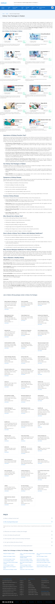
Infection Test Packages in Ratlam (43, 559)
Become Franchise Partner (42, 8)
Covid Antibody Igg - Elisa (45, 580)
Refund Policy (39, 601)
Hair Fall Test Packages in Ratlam (9, 559)
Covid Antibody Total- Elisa (45, 582)
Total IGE (29, 582)
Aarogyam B (21, 582)
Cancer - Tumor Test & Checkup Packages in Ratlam (27, 554)
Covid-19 (42, 584)
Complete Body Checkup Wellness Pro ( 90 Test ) (10, 586)
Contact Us (24, 601)
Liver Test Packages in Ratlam (8, 560)
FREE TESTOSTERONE (31, 587)
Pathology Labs (27, 8)
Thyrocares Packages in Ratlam (25, 565)
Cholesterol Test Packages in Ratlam (26, 560)
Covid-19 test (33, 8)
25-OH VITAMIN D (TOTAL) (32, 589)
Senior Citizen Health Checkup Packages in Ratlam (10, 563)
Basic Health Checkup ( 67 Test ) (7, 580)
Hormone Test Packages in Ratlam (26, 559)
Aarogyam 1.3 (22, 587)
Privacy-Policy (31, 601)
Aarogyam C (21, 584)
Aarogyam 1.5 (22, 589)
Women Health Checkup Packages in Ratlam (26, 567)
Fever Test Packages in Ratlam (42, 556)
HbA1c (29, 580)
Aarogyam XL (22, 594)
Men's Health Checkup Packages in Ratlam (26, 563)
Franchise (17, 601)
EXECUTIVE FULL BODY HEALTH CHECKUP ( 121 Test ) (10, 582)
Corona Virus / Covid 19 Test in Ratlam (27, 569)
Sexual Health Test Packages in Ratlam (43, 562)
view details (6, 309)
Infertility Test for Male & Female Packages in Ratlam (26, 557)
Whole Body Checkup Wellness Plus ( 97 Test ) (9, 588)
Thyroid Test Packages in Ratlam (42, 565)
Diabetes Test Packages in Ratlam (9, 556)
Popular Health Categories (15, 8)
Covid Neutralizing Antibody (45, 587)
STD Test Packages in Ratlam (8, 565)
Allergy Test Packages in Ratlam (9, 553)
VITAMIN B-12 (30, 584)
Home (4, 13)
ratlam (7, 13)
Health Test (9, 8)
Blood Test (22, 8)
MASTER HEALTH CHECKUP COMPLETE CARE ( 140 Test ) (10, 595)
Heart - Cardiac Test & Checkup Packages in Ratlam (44, 554)
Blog (37, 7)
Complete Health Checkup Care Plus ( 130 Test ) (10, 593)
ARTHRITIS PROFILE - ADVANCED (33, 594)
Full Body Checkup (2, 8)
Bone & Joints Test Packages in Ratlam (10, 569)
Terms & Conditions (48, 601)
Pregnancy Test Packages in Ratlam (43, 560)
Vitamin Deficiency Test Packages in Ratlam (9, 567)
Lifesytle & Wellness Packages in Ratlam (44, 566)
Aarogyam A (21, 580)
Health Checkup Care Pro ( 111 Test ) (8, 591)
